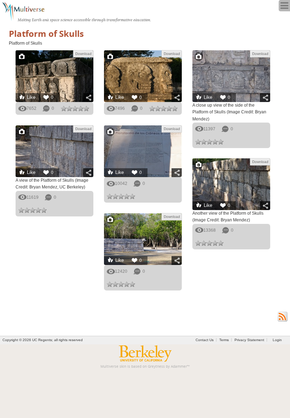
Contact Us (205, 340)
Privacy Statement (249, 340)
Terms (224, 340)
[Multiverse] (27, 10)
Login (277, 340)
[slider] (75, 108)
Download (83, 54)
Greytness (156, 366)
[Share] (88, 97)
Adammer (179, 366)
